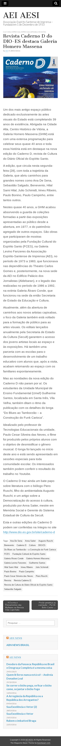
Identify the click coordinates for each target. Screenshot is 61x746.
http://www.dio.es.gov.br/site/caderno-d (29, 532)
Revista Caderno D (22, 580)
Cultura (7, 32)
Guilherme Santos (37, 563)
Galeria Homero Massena (37, 558)
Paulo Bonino (10, 572)
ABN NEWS (15, 638)
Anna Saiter (30, 541)
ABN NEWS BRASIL (17, 645)
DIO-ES (41, 545)
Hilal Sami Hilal (11, 567)
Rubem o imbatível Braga (21, 720)
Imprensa (15, 32)
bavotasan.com (43, 743)
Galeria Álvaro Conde (13, 558)
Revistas (42, 32)
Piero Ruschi (41, 576)
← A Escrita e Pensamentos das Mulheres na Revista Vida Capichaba (14, 606)
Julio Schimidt (42, 567)
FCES (7, 554)
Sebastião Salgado (12, 589)
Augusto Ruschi (45, 541)
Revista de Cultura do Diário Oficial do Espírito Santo (28, 585)
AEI (6, 51)
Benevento (9, 545)
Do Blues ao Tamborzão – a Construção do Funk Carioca (30, 550)
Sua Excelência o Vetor (19, 713)
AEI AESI (21, 15)
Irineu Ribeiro (27, 567)
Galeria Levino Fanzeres (15, 563)
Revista (7, 580)
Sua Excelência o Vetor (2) (21, 706)
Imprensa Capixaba (29, 32)
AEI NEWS (15, 657)
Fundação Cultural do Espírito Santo (29, 554)
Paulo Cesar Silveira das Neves (18, 576)
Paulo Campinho (26, 572)
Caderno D (21, 545)
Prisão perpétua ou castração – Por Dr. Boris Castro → (47, 605)
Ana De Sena (16, 541)
